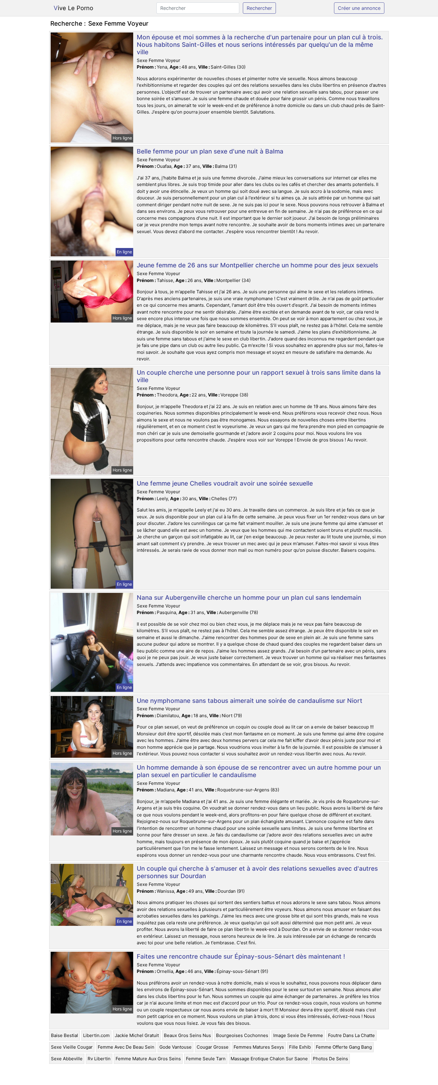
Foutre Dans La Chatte (351, 1035)
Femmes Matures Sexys (259, 1047)
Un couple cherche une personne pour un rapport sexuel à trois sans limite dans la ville (259, 376)
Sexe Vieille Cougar (72, 1047)
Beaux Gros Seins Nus (187, 1035)
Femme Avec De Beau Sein (126, 1047)
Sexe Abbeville (67, 1058)
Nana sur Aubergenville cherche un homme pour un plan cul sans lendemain (249, 597)
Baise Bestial (64, 1035)
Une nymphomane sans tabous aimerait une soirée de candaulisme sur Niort (249, 700)
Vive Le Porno (73, 8)
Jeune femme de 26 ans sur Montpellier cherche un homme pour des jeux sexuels (257, 265)
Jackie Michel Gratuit (137, 1035)
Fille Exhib (300, 1047)
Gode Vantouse (175, 1047)
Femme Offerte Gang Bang (344, 1047)
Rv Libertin (99, 1058)
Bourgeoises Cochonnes (242, 1035)
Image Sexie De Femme (298, 1035)
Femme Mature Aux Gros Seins (148, 1058)
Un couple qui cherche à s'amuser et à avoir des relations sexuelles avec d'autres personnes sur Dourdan (257, 872)
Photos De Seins (330, 1058)
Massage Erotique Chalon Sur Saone (269, 1058)
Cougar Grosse (213, 1047)
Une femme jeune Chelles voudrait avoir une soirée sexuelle (225, 483)
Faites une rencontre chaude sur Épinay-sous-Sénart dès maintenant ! (241, 956)
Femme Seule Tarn (206, 1058)
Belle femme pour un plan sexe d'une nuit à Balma (210, 151)
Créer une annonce (359, 8)
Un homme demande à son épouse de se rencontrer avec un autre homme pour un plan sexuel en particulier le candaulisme (259, 771)
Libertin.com (96, 1035)
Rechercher (259, 8)
